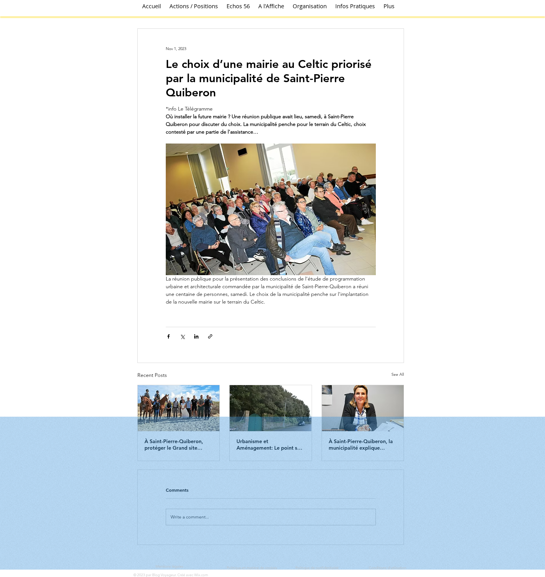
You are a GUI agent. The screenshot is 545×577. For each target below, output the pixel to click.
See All (397, 374)
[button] (193, 6)
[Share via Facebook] (168, 336)
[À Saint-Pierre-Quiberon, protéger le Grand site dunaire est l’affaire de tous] (178, 408)
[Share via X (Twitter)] (182, 336)
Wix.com (201, 575)
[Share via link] (210, 336)
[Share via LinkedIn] (196, 336)
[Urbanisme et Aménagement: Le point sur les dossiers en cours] (270, 408)
